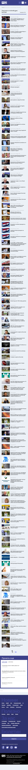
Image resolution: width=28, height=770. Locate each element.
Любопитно (12, 707)
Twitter (7, 747)
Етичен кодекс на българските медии (8, 727)
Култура (3, 707)
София (21, 705)
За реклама (4, 723)
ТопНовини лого (4, 2)
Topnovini (3, 756)
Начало (3, 703)
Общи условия (15, 725)
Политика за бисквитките (6, 725)
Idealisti (7, 703)
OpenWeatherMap (16, 763)
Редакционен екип (11, 721)
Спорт (7, 707)
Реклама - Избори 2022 (15, 723)
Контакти (18, 721)
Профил (16, 714)
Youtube (15, 747)
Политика (3, 705)
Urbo (8, 723)
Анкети (8, 714)
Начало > (3, 7)
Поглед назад (18, 707)
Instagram (11, 747)
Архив (12, 714)
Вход (23, 3)
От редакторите (15, 705)
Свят (11, 703)
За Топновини (4, 721)
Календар (3, 714)
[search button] (20, 3)
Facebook (3, 747)
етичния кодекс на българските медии (13, 757)
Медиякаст (9, 705)
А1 (23, 703)
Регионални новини (17, 703)
